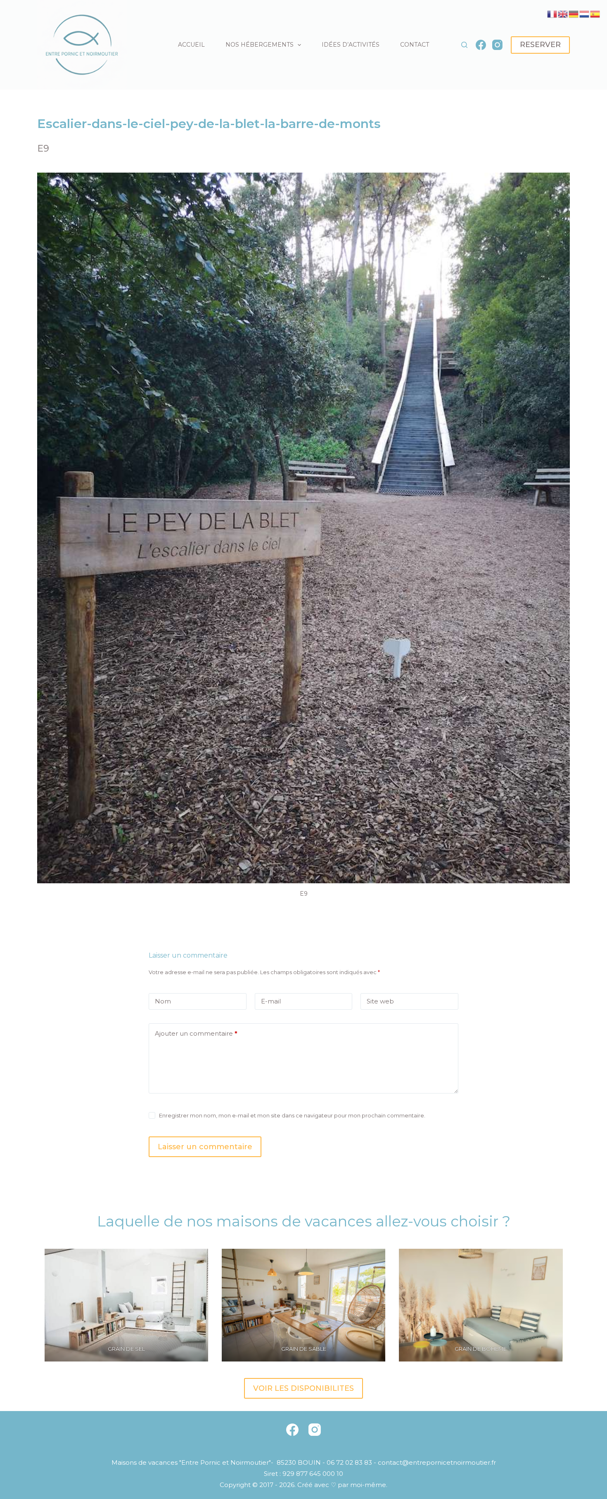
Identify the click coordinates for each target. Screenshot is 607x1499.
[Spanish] (595, 13)
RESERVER (540, 44)
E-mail (271, 1001)
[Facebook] (481, 45)
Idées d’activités (350, 44)
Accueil (191, 44)
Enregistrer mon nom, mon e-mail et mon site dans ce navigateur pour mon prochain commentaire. (292, 1115)
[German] (574, 13)
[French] (552, 13)
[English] (563, 13)
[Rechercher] (464, 45)
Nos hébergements (259, 44)
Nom (163, 1001)
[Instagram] (497, 45)
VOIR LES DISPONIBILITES (303, 1388)
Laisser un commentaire (205, 1146)
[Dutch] (584, 13)
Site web (380, 1001)
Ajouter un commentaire (196, 1033)
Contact (414, 44)
